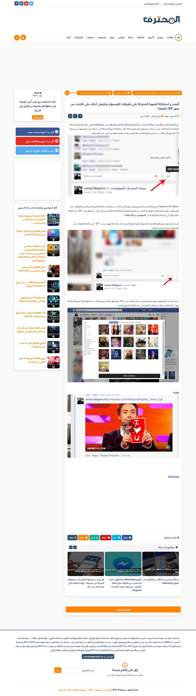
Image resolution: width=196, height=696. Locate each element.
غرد (114, 537)
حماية (130, 37)
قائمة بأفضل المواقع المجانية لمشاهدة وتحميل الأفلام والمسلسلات (32, 219)
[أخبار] (65, 3)
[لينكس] (41, 3)
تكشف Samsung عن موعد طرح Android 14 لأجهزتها (30, 283)
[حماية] (36, 3)
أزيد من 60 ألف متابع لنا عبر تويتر (39, 150)
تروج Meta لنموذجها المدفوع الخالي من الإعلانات (32, 359)
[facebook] (16, 3)
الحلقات (140, 37)
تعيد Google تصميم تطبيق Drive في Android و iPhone (32, 299)
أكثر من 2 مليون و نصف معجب (40, 131)
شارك (125, 537)
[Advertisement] (98, 64)
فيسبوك (102, 37)
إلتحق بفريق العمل (151, 3)
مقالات (170, 37)
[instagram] (21, 3)
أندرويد (151, 37)
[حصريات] (55, 3)
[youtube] (26, 3)
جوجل (112, 37)
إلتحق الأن (37, 117)
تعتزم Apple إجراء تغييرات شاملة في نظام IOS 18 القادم (31, 232)
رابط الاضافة (173, 476)
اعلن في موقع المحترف (172, 3)
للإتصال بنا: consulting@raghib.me (98, 656)
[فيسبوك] (50, 3)
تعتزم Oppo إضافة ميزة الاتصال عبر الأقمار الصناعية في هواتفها (31, 329)
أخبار (69, 37)
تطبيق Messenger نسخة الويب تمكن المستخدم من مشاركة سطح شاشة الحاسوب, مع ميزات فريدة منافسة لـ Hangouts (125, 584)
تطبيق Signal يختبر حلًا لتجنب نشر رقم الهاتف (32, 344)
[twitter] (31, 3)
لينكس (121, 37)
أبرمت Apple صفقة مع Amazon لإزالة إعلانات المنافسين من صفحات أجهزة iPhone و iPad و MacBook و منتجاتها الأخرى (31, 253)
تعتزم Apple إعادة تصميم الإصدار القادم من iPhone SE (31, 268)
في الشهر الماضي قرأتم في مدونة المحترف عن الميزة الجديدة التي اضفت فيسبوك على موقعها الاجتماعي (134, 124)
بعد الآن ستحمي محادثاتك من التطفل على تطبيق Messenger (161, 581)
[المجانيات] (60, 3)
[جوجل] (46, 3)
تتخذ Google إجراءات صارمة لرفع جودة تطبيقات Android (30, 314)
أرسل (93, 537)
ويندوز (160, 37)
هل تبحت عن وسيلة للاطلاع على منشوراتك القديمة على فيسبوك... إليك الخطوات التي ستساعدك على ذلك (86, 583)
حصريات (90, 37)
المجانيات (78, 37)
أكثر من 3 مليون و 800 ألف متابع (40, 141)
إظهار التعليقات (123, 609)
